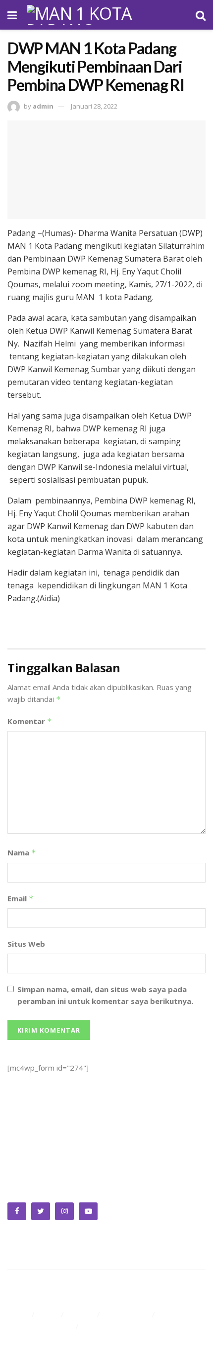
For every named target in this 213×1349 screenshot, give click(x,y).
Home (18, 1314)
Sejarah (81, 1314)
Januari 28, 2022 (94, 106)
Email (20, 898)
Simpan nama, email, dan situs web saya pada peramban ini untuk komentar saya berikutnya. (105, 995)
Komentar (29, 721)
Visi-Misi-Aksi (127, 1314)
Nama (21, 852)
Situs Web (26, 944)
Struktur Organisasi (40, 1326)
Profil (49, 1314)
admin (43, 106)
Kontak (95, 1326)
